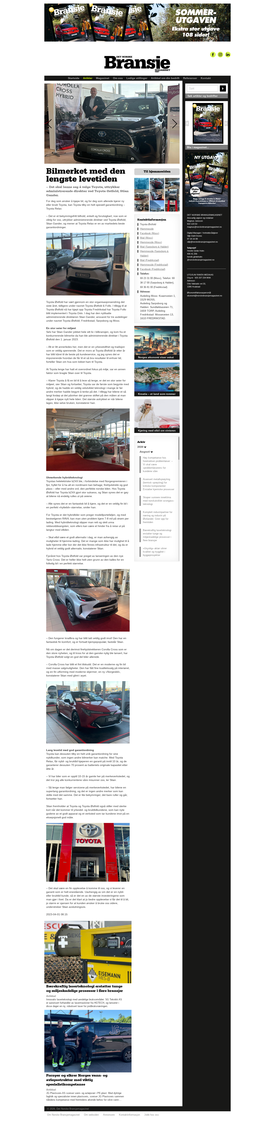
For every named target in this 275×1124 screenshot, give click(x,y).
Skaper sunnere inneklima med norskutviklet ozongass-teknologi (158, 500)
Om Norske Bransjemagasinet (63, 1114)
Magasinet (102, 78)
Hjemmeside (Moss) (151, 242)
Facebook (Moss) (149, 233)
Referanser (190, 78)
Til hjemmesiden (157, 171)
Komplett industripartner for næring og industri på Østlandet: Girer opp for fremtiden (157, 517)
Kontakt (206, 78)
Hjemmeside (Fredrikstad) (154, 264)
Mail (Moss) (146, 237)
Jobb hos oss (151, 1114)
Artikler (87, 78)
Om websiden (91, 1114)
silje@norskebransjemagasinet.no (202, 242)
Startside (73, 78)
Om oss (118, 78)
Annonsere (109, 1114)
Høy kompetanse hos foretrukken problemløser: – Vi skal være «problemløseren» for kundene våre (158, 464)
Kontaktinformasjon (129, 1114)
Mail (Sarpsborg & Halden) (154, 246)
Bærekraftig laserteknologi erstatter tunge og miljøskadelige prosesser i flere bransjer (157, 535)
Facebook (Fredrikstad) (152, 269)
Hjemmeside (147, 228)
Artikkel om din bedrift (165, 78)
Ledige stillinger (136, 78)
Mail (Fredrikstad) (149, 260)
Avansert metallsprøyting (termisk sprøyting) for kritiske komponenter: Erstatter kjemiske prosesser (158, 484)
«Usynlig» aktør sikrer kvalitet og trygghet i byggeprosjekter (155, 551)
